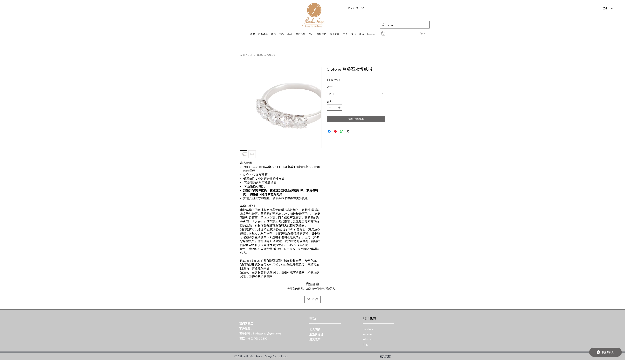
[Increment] (340, 107)
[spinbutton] (335, 107)
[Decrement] (330, 107)
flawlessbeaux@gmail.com (267, 333)
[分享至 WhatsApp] (342, 131)
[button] (383, 33)
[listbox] (355, 7)
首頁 (242, 54)
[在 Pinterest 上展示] (335, 131)
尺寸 (330, 86)
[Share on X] (348, 131)
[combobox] (356, 93)
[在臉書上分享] (329, 131)
